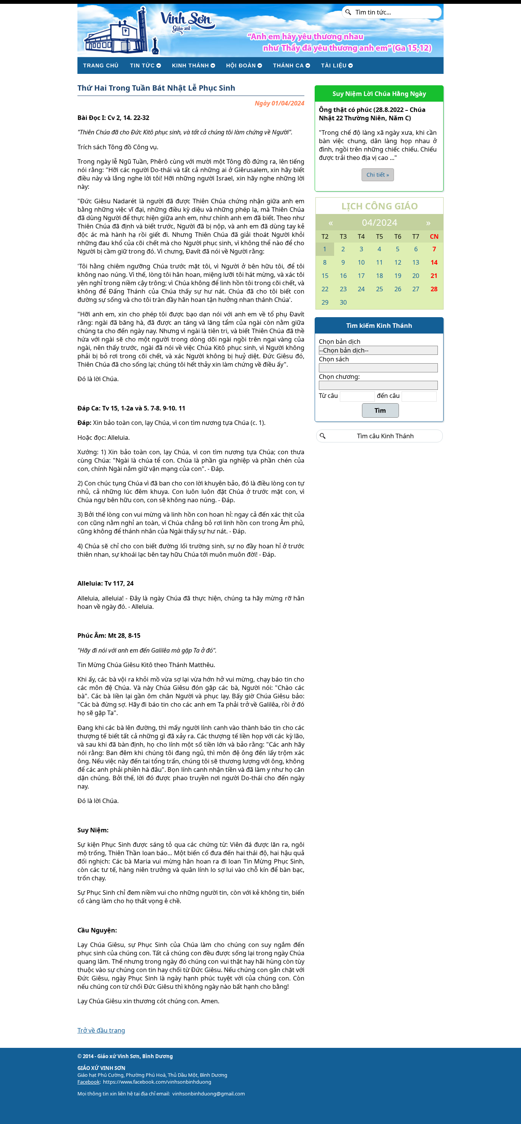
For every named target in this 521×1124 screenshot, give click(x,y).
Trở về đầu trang (101, 1030)
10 (361, 262)
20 (415, 275)
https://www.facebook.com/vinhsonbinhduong (157, 1081)
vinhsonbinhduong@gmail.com (208, 1093)
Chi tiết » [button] (378, 174)
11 (379, 262)
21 (434, 275)
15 (325, 275)
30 (343, 302)
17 (361, 275)
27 (415, 289)
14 (434, 262)
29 (325, 302)
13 (415, 262)
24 (361, 289)
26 (397, 289)
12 (397, 262)
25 (379, 289)
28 (434, 289)
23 (343, 289)
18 (379, 275)
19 (397, 275)
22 (325, 289)
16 (343, 275)
